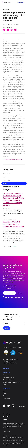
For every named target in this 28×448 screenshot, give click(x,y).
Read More (8, 220)
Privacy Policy (6, 414)
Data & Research (7, 174)
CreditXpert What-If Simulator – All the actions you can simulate (13, 224)
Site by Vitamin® (6, 431)
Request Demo (9, 293)
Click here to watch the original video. (13, 159)
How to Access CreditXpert (12, 297)
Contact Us (6, 416)
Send (6, 328)
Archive (5, 183)
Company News (7, 180)
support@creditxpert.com (9, 363)
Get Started (20, 2)
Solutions (6, 368)
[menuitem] (13, 375)
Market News (6, 177)
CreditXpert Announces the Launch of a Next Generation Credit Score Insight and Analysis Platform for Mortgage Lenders (13, 199)
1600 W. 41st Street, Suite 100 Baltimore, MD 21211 (10, 360)
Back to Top (22, 406)
